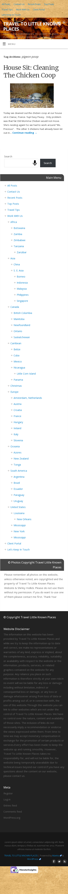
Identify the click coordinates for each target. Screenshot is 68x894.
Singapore (22, 300)
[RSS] (63, 23)
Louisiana (19, 513)
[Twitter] (58, 23)
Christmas (16, 385)
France (17, 416)
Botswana (19, 228)
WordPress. (33, 859)
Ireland (17, 428)
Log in (6, 799)
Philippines (23, 294)
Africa (13, 222)
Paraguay (19, 495)
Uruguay (18, 501)
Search (8, 156)
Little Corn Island (26, 373)
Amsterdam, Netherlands (28, 398)
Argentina (19, 476)
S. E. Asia (19, 270)
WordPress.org (11, 817)
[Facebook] (53, 23)
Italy (16, 434)
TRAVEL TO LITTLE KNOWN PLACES (32, 26)
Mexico (18, 361)
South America (18, 470)
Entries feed (10, 805)
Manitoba (19, 319)
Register (8, 793)
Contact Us (19, 4)
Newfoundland (22, 325)
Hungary (18, 422)
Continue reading (24, 132)
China (17, 264)
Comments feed (12, 811)
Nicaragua (19, 367)
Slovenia (18, 440)
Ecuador (18, 489)
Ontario (18, 331)
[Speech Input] (34, 163)
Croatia (18, 410)
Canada (14, 307)
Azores (17, 452)
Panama (18, 379)
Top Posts (49, 4)
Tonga (17, 464)
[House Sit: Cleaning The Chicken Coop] (34, 96)
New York (19, 531)
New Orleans (24, 519)
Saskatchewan (22, 337)
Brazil (17, 482)
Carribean (15, 343)
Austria (17, 404)
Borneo (21, 276)
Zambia (18, 234)
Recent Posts (34, 4)
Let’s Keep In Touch (11, 14)
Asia (12, 258)
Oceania (15, 446)
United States (18, 507)
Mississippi (20, 525)
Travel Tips (7, 9)
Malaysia (22, 288)
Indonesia (22, 282)
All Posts (6, 4)
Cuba (16, 355)
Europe (14, 391)
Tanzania (19, 246)
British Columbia (23, 313)
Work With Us (22, 9)
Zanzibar (22, 252)
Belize (17, 349)
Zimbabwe (19, 240)
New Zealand (21, 458)
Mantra (55, 855)
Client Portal (39, 9)
